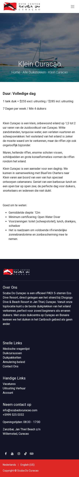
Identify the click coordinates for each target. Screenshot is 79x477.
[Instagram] (19, 453)
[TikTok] (25, 453)
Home (15, 72)
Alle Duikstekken (34, 72)
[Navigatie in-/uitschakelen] (72, 6)
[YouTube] (12, 453)
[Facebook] (6, 453)
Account (8, 392)
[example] (32, 453)
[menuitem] (9, 464)
